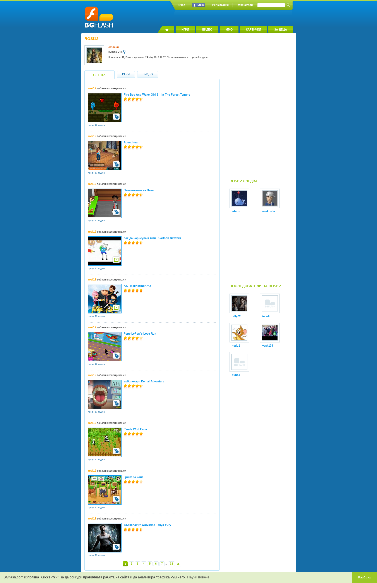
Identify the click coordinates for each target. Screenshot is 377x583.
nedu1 (236, 345)
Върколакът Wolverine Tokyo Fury (147, 524)
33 (171, 563)
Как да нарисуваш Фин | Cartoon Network (152, 238)
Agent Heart (131, 142)
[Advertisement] (260, 107)
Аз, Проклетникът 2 (137, 285)
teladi (266, 316)
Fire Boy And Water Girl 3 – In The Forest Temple (157, 94)
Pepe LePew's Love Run (140, 333)
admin (236, 211)
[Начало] (165, 29)
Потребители (244, 5)
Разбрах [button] (364, 577)
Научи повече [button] (198, 577)
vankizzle (268, 211)
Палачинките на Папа (139, 190)
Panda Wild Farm (135, 429)
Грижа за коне (133, 477)
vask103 (267, 345)
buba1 (236, 375)
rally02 (236, 316)
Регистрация (220, 5)
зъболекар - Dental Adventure (144, 381)
